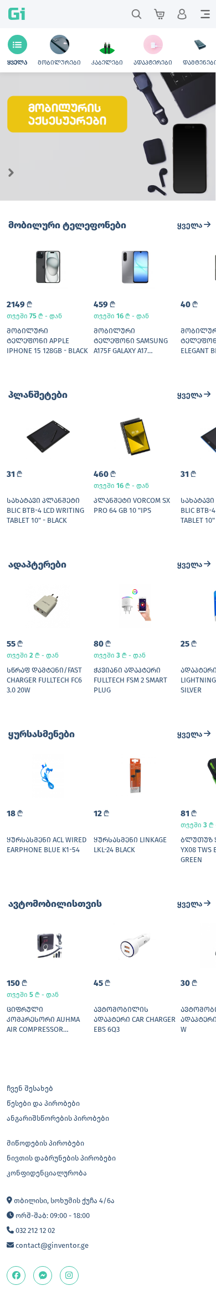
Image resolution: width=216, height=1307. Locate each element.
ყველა (190, 225)
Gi (16, 14)
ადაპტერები (37, 564)
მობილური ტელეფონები (67, 225)
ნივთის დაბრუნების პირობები (61, 1158)
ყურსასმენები (41, 734)
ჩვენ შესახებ (30, 1088)
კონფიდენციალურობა (47, 1173)
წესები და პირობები (43, 1103)
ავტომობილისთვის (55, 904)
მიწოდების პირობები (45, 1143)
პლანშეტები (38, 395)
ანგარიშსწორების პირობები (58, 1118)
